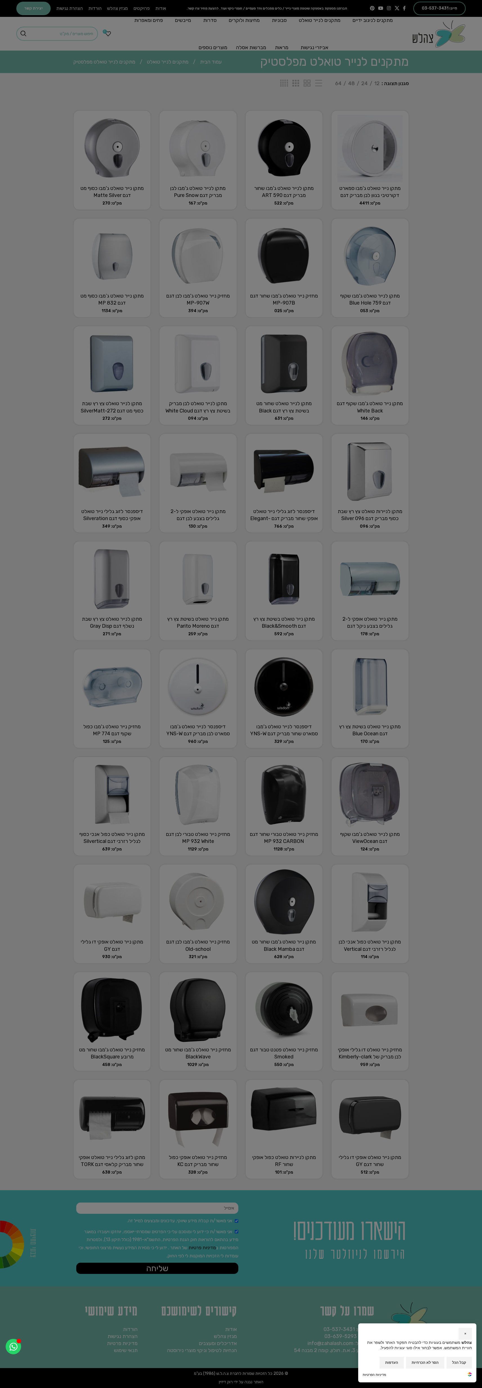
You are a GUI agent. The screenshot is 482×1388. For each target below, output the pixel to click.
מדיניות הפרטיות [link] (374, 1374)
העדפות (391, 1362)
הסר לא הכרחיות (425, 1362)
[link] (469, 1375)
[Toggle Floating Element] (13, 1346)
